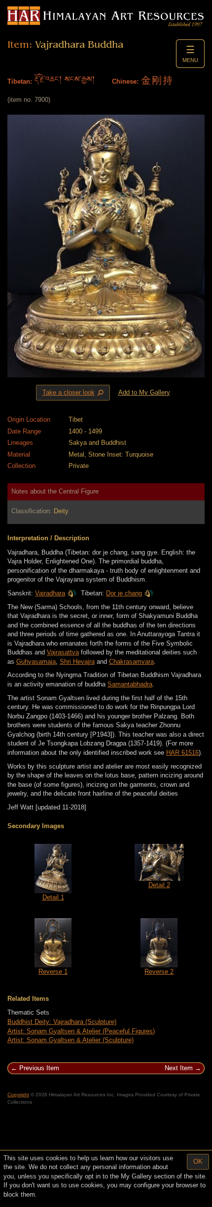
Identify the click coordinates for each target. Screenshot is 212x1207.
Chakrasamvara (131, 661)
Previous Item (39, 1068)
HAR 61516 (182, 752)
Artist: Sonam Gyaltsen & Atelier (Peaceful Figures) (81, 1031)
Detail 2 (159, 885)
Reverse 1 (53, 971)
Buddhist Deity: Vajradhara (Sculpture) (61, 1021)
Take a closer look (74, 392)
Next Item (179, 1068)
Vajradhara (50, 593)
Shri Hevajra (77, 661)
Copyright (18, 1094)
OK (198, 1161)
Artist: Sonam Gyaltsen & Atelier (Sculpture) (70, 1040)
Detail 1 (53, 897)
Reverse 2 (159, 971)
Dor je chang (124, 593)
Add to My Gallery (144, 392)
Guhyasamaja (36, 661)
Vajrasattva (63, 652)
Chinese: (125, 81)
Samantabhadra (129, 684)
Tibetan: (19, 81)
